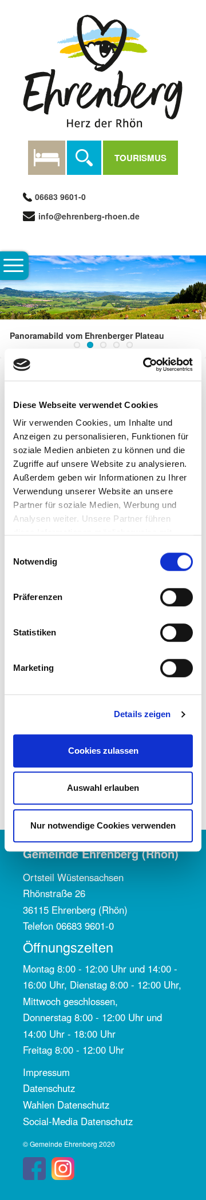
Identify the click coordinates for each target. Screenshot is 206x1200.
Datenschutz (49, 1088)
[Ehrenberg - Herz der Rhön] (103, 69)
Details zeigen (142, 714)
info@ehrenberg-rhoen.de (88, 216)
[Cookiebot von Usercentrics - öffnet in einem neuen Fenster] (145, 364)
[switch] (176, 597)
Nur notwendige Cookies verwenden (103, 825)
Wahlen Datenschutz (66, 1104)
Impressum (46, 1072)
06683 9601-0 (60, 196)
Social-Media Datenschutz (78, 1121)
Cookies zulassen (103, 750)
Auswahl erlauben (103, 788)
